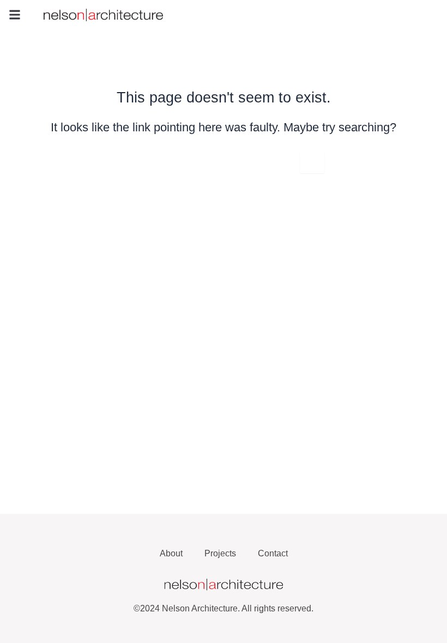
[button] (14, 14)
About (171, 553)
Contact (273, 553)
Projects (220, 553)
